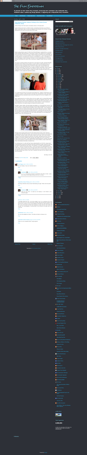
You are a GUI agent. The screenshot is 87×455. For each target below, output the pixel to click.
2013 (58, 71)
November (60, 76)
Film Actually (59, 276)
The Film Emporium (29, 6)
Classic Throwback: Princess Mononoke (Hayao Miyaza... (63, 118)
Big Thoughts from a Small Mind (63, 237)
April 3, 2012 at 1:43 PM (28, 212)
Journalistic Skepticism (61, 316)
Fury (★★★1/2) (58, 54)
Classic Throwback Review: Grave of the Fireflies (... (62, 165)
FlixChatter (59, 291)
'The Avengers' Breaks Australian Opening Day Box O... (63, 110)
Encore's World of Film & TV (62, 271)
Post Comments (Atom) (36, 248)
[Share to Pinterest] (38, 157)
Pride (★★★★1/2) (58, 52)
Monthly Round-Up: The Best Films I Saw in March (62, 188)
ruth (19, 199)
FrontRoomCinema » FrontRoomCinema (61, 301)
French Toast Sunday (61, 298)
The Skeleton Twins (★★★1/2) (61, 61)
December (60, 74)
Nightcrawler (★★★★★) (60, 43)
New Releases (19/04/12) (62, 134)
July (59, 82)
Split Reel (59, 363)
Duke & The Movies (60, 269)
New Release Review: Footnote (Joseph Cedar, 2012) (63, 142)
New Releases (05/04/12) (62, 179)
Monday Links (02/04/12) (62, 183)
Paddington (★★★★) (59, 41)
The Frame (59, 382)
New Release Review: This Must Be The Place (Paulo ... (63, 163)
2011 (58, 196)
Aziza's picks (59, 232)
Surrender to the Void (61, 367)
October (59, 78)
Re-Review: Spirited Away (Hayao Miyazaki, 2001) (63, 114)
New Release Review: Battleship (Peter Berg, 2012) (63, 150)
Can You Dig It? (60, 245)
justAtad (58, 318)
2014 (58, 70)
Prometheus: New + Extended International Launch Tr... (63, 95)
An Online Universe (60, 223)
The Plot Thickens (60, 395)
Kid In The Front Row (61, 320)
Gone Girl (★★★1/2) (59, 60)
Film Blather (59, 278)
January (59, 194)
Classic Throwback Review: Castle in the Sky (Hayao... (62, 181)
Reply (19, 167)
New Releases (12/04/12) (62, 157)
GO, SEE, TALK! (60, 304)
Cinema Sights (60, 255)
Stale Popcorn (59, 365)
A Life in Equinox (60, 211)
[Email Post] (31, 157)
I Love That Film (60, 309)
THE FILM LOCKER (60, 379)
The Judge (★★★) (58, 58)
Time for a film (60, 400)
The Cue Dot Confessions (62, 377)
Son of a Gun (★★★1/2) (60, 56)
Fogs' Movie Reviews (61, 293)
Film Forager (59, 283)
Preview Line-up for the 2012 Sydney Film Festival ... (62, 177)
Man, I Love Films (60, 325)
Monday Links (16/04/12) (62, 139)
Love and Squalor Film (61, 323)
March (59, 190)
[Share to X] (35, 157)
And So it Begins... (60, 225)
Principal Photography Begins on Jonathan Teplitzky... (63, 92)
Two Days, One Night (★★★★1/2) (61, 48)
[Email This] (33, 157)
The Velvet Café (60, 398)
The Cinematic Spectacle (61, 375)
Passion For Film (60, 344)
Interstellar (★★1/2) (59, 50)
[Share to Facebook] (36, 157)
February (59, 192)
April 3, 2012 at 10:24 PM (32, 172)
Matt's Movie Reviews (61, 327)
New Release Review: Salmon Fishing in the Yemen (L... (63, 186)
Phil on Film (59, 346)
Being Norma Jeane (60, 235)
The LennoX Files (60, 387)
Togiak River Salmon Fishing (23, 181)
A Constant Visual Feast (61, 209)
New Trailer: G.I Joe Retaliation (63, 104)
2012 (58, 73)
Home (16, 15)
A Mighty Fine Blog (60, 214)
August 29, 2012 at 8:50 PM (35, 219)
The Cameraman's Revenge (62, 372)
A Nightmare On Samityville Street (63, 216)
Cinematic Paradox (60, 259)
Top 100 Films (49, 15)
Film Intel (59, 285)
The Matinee (59, 390)
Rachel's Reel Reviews (61, 353)
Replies (20, 169)
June (59, 84)
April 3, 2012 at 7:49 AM (24, 199)
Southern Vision (60, 360)
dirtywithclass (21, 212)
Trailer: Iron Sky (60, 136)
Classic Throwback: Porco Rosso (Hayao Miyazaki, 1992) (63, 121)
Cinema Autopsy (60, 250)
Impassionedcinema (61, 311)
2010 (58, 197)
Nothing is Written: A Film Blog (63, 342)
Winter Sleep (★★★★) (59, 46)
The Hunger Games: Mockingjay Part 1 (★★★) (64, 44)
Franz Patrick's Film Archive (62, 296)
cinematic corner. (60, 257)
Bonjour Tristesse (60, 243)
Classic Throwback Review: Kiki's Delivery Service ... (63, 152)
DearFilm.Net (59, 264)
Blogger (45, 452)
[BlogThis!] (34, 157)
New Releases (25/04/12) (62, 115)
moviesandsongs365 (61, 334)
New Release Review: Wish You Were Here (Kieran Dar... (63, 100)
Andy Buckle (23, 172)
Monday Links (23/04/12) (62, 122)
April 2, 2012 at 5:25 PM (28, 164)
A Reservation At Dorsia (61, 218)
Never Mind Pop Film (61, 337)
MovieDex (59, 330)
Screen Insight (59, 358)
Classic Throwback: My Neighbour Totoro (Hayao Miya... (63, 147)
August (59, 81)
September (60, 79)
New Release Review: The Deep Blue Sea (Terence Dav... (63, 160)
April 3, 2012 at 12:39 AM (34, 181)
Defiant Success (60, 266)
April (59, 87)
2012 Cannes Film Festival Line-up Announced (63, 125)
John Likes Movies (60, 313)
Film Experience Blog (61, 281)
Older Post (50, 244)
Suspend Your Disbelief (61, 370)
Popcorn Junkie (60, 349)
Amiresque (59, 221)
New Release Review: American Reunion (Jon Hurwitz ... (63, 172)
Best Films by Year (40, 15)
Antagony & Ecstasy (61, 230)
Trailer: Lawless (60, 111)
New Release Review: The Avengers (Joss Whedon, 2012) (63, 127)
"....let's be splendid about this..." (63, 204)
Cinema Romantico (60, 252)
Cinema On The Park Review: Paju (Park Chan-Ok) (62, 168)
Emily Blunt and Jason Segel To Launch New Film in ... (63, 175)
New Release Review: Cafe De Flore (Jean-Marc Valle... (63, 98)
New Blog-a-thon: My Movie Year (63, 138)
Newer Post (17, 244)
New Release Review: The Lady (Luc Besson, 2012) (63, 133)
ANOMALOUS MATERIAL (62, 228)
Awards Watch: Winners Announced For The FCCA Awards (62, 155)
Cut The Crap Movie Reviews (62, 262)
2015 (58, 68)
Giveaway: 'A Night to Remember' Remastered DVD (63, 130)
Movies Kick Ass (60, 332)
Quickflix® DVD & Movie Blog (62, 351)
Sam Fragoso (20, 164)
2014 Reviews (22, 15)
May (59, 86)
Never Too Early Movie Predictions (63, 339)
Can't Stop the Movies (61, 248)
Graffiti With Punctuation (61, 306)
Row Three (59, 356)
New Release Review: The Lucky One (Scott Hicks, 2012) (63, 144)
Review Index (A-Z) (31, 15)
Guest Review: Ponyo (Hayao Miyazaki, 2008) (62, 90)
